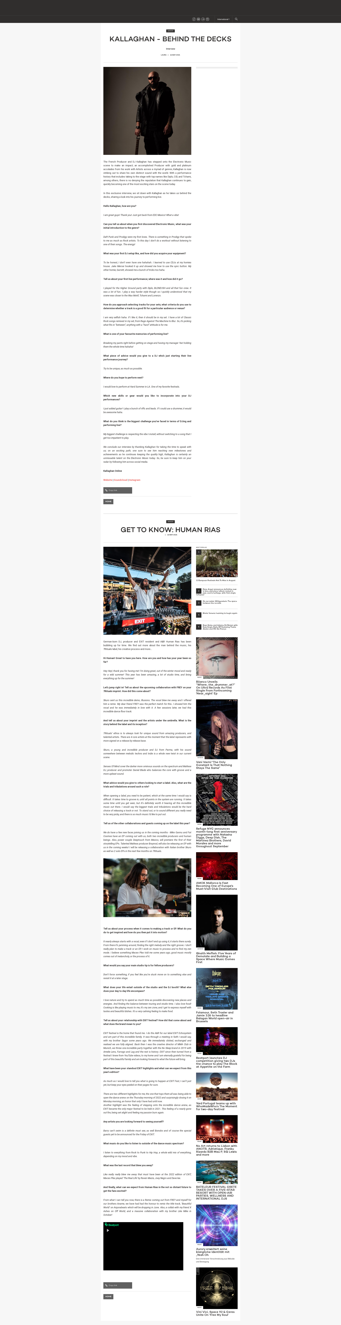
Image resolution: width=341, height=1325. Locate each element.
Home (108, 502)
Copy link (113, 490)
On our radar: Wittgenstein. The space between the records (217, 602)
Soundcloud (120, 480)
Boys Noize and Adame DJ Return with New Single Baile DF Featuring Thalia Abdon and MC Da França (218, 627)
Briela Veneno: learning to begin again (217, 613)
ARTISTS (170, 31)
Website (107, 480)
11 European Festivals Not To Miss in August (215, 566)
